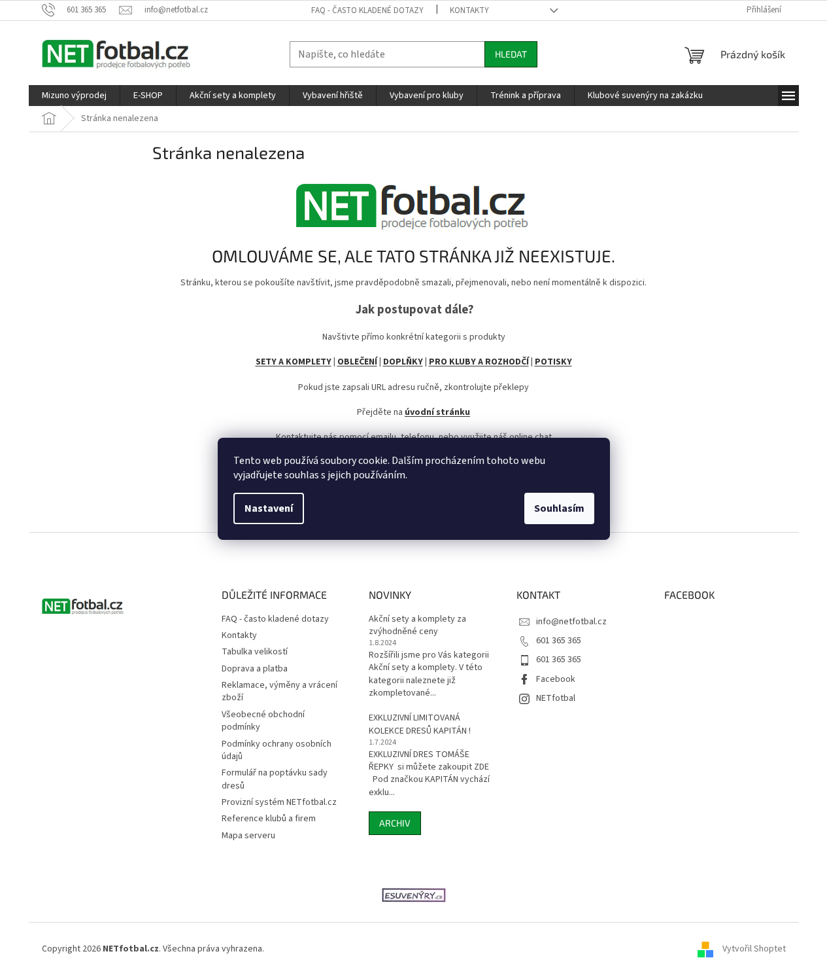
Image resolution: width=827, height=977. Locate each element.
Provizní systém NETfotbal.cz (279, 802)
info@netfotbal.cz (571, 621)
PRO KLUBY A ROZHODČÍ (479, 361)
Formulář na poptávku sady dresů (275, 779)
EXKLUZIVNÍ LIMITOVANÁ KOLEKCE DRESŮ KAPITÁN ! (420, 724)
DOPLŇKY (403, 361)
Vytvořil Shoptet (754, 948)
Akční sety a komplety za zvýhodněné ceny (417, 625)
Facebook (555, 679)
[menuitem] (74, 95)
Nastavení (269, 508)
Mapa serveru (248, 835)
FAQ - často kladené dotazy (367, 10)
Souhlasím (559, 508)
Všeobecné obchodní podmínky (263, 721)
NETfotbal (555, 698)
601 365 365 (558, 640)
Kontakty (469, 10)
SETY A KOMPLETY (293, 361)
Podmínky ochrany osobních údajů (276, 750)
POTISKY (553, 361)
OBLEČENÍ (357, 361)
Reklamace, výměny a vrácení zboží (279, 691)
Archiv (395, 822)
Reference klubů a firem (269, 818)
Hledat (511, 54)
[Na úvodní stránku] (413, 202)
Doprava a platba (255, 668)
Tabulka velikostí (255, 651)
